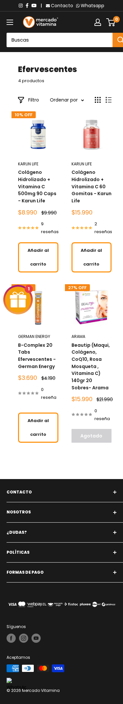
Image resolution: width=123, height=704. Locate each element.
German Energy (34, 336)
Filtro (33, 100)
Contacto (62, 5)
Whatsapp (92, 5)
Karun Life (28, 164)
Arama (78, 336)
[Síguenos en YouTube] (36, 638)
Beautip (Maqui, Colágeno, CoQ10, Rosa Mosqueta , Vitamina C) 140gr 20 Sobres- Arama (91, 366)
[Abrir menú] (10, 22)
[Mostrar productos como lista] (109, 100)
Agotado (91, 436)
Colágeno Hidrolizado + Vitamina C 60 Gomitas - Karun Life (92, 186)
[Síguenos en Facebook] (11, 638)
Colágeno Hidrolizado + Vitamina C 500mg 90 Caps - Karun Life (37, 186)
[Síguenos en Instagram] (23, 638)
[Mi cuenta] (97, 22)
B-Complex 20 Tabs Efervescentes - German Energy (37, 356)
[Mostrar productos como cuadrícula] (98, 100)
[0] (111, 22)
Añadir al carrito (38, 257)
